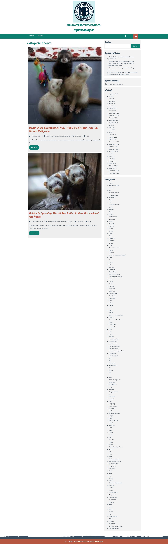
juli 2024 (111, 154)
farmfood (112, 298)
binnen (111, 221)
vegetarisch (112, 499)
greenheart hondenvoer (116, 320)
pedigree (112, 435)
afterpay (111, 188)
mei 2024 (112, 159)
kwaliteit (111, 399)
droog (111, 281)
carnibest (112, 238)
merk (110, 411)
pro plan (111, 440)
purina (111, 444)
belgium (111, 209)
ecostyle (111, 286)
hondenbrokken (114, 339)
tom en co (112, 485)
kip (110, 372)
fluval (110, 300)
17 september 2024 (37, 221)
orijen (111, 432)
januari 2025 (112, 139)
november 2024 (114, 144)
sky (110, 475)
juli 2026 (111, 96)
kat (110, 368)
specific (111, 480)
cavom (111, 243)
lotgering (112, 404)
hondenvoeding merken (116, 351)
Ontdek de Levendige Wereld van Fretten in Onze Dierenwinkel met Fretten (64, 214)
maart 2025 (112, 135)
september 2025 (114, 120)
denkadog (112, 269)
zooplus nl (112, 523)
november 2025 (114, 115)
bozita (111, 231)
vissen (111, 507)
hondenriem (112, 344)
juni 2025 (111, 127)
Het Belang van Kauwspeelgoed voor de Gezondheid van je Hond (120, 64)
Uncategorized (113, 497)
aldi (110, 190)
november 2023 (114, 173)
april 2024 (112, 161)
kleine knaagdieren (115, 380)
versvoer (112, 502)
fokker (111, 303)
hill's (110, 329)
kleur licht (112, 382)
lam (110, 401)
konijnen (111, 389)
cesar (110, 245)
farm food (112, 296)
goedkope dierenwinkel (116, 315)
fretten (111, 305)
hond (110, 334)
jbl (109, 360)
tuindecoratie (113, 492)
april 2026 (112, 103)
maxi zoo (111, 408)
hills (110, 332)
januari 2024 (112, 168)
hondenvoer (113, 353)
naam (110, 418)
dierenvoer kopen (114, 274)
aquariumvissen (113, 195)
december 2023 (114, 170)
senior (111, 471)
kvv (110, 394)
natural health (113, 420)
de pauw (111, 267)
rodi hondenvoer (114, 459)
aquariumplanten (114, 192)
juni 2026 (111, 99)
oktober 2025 (113, 118)
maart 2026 (112, 106)
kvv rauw (112, 396)
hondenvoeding (114, 348)
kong (110, 387)
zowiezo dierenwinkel (115, 526)
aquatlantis (112, 197)
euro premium (113, 293)
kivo (110, 377)
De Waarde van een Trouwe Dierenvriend (121, 61)
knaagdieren (113, 384)
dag (110, 264)
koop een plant (113, 392)
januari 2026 (112, 111)
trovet (111, 490)
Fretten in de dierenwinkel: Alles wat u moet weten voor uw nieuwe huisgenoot (63, 129)
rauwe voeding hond (115, 447)
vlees (110, 509)
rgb (110, 452)
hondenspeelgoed (114, 346)
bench (111, 212)
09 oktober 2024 (36, 136)
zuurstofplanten (114, 528)
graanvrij (111, 317)
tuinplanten (112, 495)
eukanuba (112, 291)
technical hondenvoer (115, 483)
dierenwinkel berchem (115, 276)
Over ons (31, 35)
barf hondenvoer (114, 204)
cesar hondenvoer (114, 248)
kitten (111, 375)
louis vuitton (113, 406)
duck (110, 284)
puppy (111, 442)
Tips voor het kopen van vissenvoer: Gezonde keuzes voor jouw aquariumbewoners (122, 73)
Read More (33, 146)
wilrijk (110, 519)
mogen (111, 416)
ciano (110, 257)
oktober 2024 (113, 146)
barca (110, 200)
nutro (110, 428)
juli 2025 (111, 125)
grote (111, 322)
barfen (111, 207)
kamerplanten (113, 365)
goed (110, 310)
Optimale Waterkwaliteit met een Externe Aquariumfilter (120, 58)
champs (111, 252)
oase (110, 430)
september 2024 (114, 149)
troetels (111, 488)
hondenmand (113, 341)
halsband (112, 327)
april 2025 (112, 132)
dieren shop (112, 272)
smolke (111, 478)
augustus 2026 (113, 94)
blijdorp (111, 226)
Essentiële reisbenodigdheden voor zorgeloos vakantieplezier (122, 69)
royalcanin (112, 468)
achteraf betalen (114, 185)
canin (110, 236)
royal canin (112, 466)
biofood (111, 224)
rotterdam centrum (115, 461)
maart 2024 (112, 163)
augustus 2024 (113, 151)
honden (111, 336)
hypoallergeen (113, 356)
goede (111, 312)
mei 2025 (112, 130)
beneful (111, 214)
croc (110, 260)
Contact (40, 35)
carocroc (111, 240)
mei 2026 (112, 101)
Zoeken (108, 42)
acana (110, 183)
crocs (110, 262)
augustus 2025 (113, 123)
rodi (110, 456)
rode (110, 454)
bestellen (112, 219)
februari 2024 (113, 166)
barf (110, 202)
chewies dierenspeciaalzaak (117, 255)
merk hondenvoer (114, 413)
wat (110, 514)
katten (111, 370)
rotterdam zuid (113, 464)
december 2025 (114, 113)
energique (112, 288)
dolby (110, 279)
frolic (110, 308)
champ (111, 250)
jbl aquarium (112, 363)
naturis (111, 423)
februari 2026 (113, 108)
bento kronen (113, 216)
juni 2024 (111, 156)
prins (110, 437)
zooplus (111, 521)
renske (111, 449)
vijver (110, 504)
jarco (110, 358)
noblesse (112, 425)
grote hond (112, 324)
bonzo (111, 228)
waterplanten (113, 516)
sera (110, 473)
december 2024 (114, 142)
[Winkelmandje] (135, 36)
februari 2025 (113, 137)
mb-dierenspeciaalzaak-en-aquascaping (58, 136)
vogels (111, 512)
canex (111, 233)
